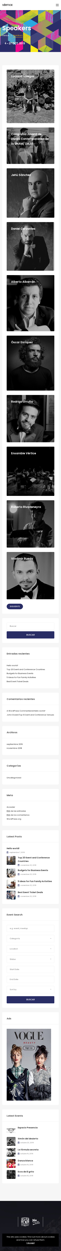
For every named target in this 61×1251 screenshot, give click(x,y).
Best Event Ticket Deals (17, 681)
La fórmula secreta (28, 1149)
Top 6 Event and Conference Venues (36, 714)
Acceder (11, 807)
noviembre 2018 (14, 748)
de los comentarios (18, 815)
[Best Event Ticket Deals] (11, 895)
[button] (30, 938)
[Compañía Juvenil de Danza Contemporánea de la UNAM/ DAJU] (30, 145)
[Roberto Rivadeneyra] (30, 524)
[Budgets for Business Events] (11, 873)
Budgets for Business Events (20, 673)
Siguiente (15, 606)
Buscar (30, 634)
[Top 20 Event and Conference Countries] (11, 860)
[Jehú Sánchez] (30, 193)
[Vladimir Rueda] (30, 575)
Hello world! (12, 665)
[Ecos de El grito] (11, 1174)
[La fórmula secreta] (11, 1152)
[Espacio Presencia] (11, 1130)
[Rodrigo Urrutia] (30, 418)
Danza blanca (25, 1160)
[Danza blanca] (11, 1163)
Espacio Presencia (28, 1127)
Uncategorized (14, 777)
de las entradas (16, 811)
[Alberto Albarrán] (30, 303)
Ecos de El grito (26, 1171)
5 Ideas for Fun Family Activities (21, 677)
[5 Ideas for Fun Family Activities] (11, 884)
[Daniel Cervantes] (30, 246)
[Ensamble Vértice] (30, 471)
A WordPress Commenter (19, 710)
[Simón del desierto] (11, 1141)
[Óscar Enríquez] (30, 363)
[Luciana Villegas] (30, 96)
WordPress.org (14, 819)
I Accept (31, 1243)
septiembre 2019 (15, 744)
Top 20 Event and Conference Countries (26, 669)
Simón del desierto (28, 1138)
